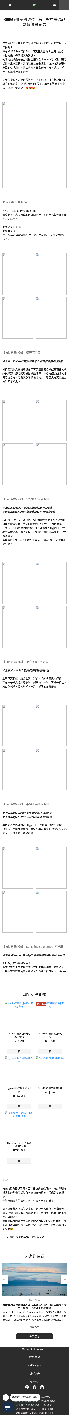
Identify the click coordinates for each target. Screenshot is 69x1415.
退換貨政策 (34, 1373)
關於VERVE (34, 1357)
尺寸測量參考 (34, 1365)
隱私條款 (34, 1381)
